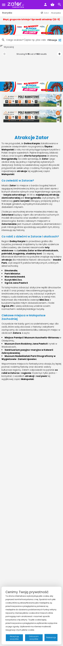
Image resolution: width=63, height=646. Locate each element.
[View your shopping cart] (52, 4)
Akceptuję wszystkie (14, 637)
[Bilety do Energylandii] (31, 29)
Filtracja (52, 40)
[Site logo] (16, 5)
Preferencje (51, 637)
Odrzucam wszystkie (34, 637)
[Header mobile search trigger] (59, 4)
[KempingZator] (31, 100)
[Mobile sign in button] (45, 4)
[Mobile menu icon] (4, 5)
